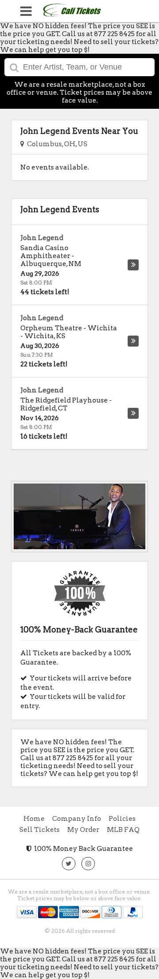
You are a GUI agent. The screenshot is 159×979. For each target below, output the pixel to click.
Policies (122, 819)
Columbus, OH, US (55, 144)
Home (34, 819)
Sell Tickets (39, 830)
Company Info (76, 819)
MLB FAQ (123, 830)
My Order (83, 830)
